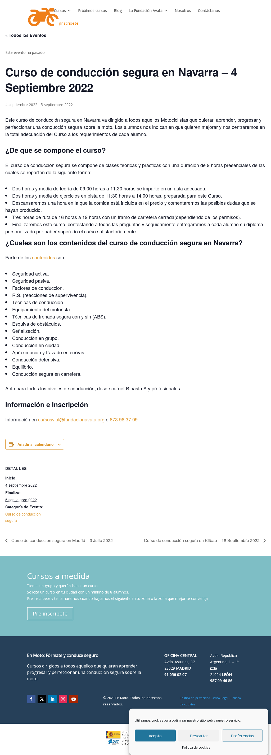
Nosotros (183, 11)
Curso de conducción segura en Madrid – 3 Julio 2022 (61, 540)
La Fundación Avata (145, 11)
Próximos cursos (92, 11)
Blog (118, 11)
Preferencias (242, 735)
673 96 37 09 (124, 419)
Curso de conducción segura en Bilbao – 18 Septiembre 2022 (202, 540)
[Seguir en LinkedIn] (52, 699)
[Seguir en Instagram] (63, 699)
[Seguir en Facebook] (31, 699)
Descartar (199, 735)
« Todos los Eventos (25, 35)
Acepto (155, 735)
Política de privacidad (195, 698)
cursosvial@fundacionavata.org (71, 419)
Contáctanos (209, 11)
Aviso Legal (220, 698)
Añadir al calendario (35, 444)
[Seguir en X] (42, 699)
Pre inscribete (50, 613)
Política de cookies (196, 747)
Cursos (60, 11)
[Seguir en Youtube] (73, 699)
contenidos (43, 257)
